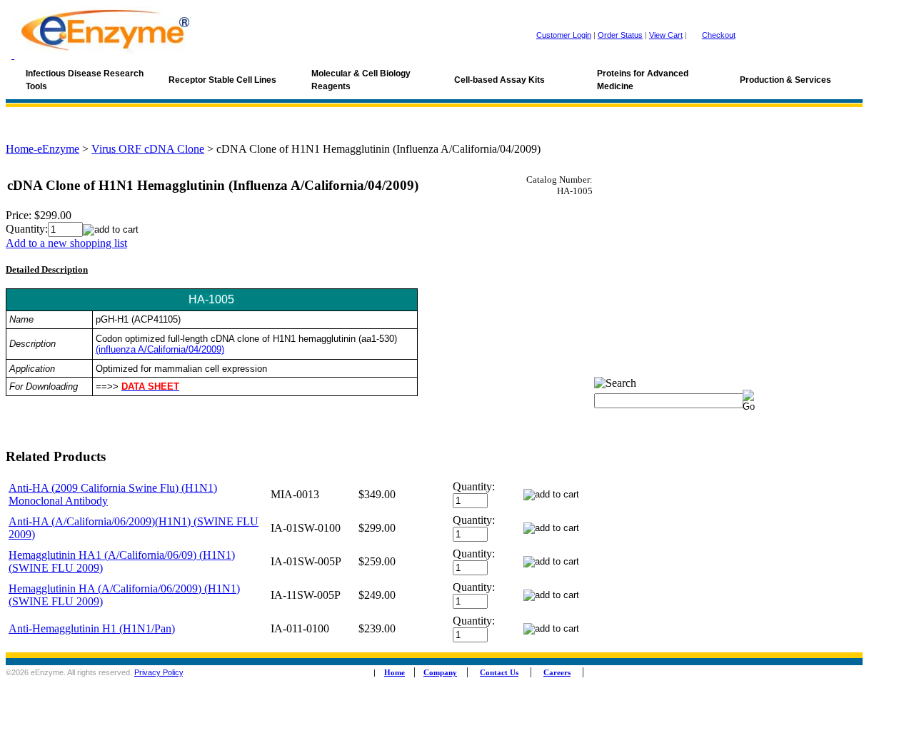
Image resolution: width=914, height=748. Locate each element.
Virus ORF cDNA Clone (147, 149)
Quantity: (27, 229)
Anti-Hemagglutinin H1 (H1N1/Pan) (92, 628)
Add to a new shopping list (66, 243)
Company (440, 673)
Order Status (620, 35)
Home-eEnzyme (42, 149)
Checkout (718, 35)
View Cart (666, 35)
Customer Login (563, 35)
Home (394, 673)
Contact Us (499, 673)
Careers (557, 673)
